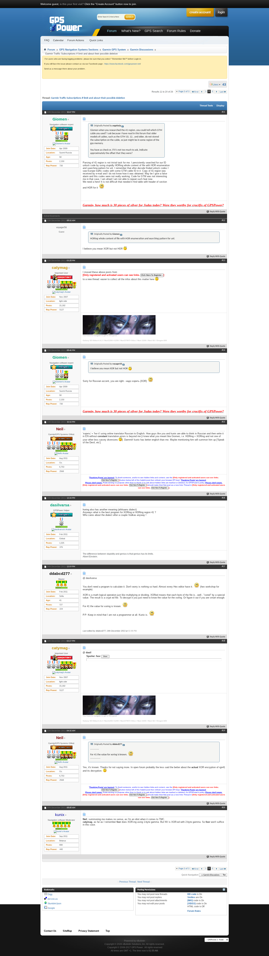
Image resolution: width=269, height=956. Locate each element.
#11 (223, 112)
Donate (195, 31)
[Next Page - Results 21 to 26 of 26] (216, 92)
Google (51, 908)
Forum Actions (75, 40)
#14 (223, 350)
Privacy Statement (89, 930)
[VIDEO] (191, 903)
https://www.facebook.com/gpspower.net (122, 64)
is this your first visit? (72, 4)
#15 (223, 422)
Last (221, 92)
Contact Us (50, 930)
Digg (50, 894)
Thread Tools (206, 105)
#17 (223, 566)
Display (220, 105)
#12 (223, 220)
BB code (191, 894)
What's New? (131, 31)
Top (224, 875)
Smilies (191, 897)
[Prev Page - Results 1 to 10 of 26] (201, 92)
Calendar (58, 40)
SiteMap (67, 930)
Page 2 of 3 (184, 91)
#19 (223, 731)
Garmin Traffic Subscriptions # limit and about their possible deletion (88, 98)
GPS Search (154, 31)
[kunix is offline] (61, 831)
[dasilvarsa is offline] (61, 529)
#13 (223, 260)
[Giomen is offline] (61, 143)
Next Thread (143, 882)
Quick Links (96, 40)
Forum (112, 31)
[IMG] (190, 900)
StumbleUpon (54, 903)
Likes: (216, 84)
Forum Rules (176, 31)
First (196, 92)
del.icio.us (53, 899)
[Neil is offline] (61, 453)
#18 (223, 641)
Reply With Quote (217, 212)
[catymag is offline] (61, 292)
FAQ (46, 40)
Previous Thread (127, 882)
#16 (223, 498)
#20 (223, 807)
